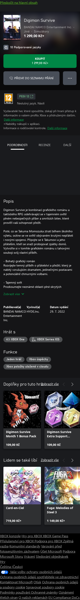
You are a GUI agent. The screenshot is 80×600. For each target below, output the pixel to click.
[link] (22, 420)
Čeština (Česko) (11, 566)
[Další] (72, 384)
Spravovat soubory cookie (45, 587)
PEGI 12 (24, 96)
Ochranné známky (44, 592)
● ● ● (70, 78)
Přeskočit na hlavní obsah (19, 2)
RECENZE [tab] (45, 145)
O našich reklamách (33, 597)
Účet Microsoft (51, 551)
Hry (2, 561)
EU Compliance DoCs (64, 597)
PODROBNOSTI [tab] (17, 145)
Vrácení (29, 556)
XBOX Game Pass (55, 536)
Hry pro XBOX (32, 536)
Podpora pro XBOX (49, 541)
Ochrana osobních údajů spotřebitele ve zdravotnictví (39, 577)
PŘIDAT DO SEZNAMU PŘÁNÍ (34, 78)
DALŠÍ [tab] (67, 145)
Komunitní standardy (24, 546)
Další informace (14, 119)
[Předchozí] (64, 384)
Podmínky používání (15, 592)
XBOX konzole (10, 536)
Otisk (37, 582)
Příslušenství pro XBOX (17, 541)
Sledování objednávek (52, 556)
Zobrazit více (11, 294)
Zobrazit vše (50, 384)
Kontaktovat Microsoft (16, 582)
